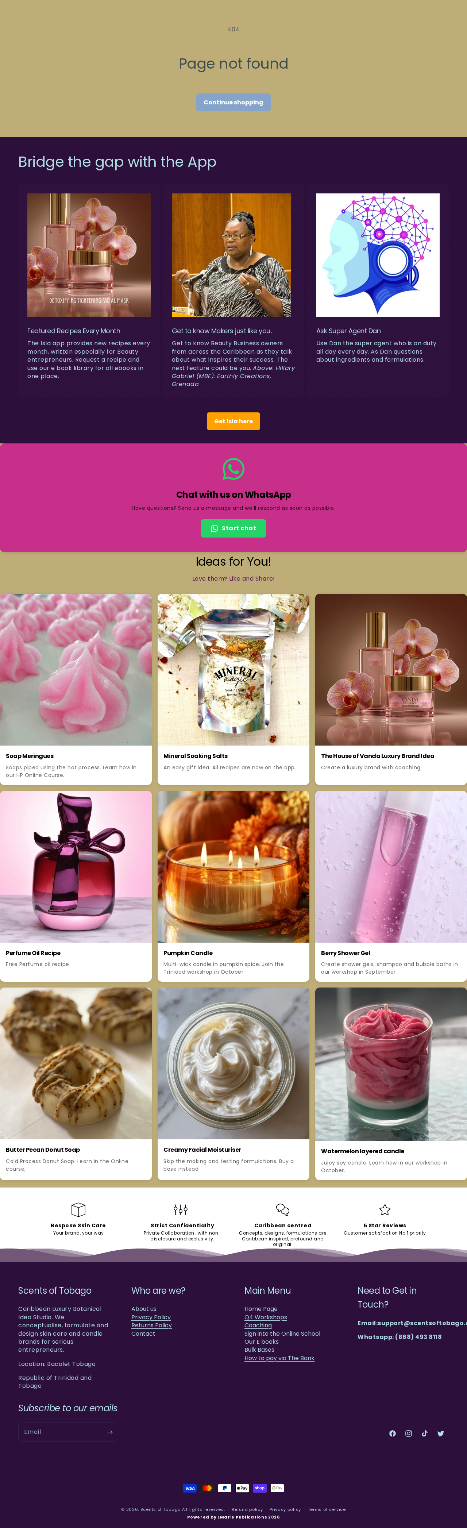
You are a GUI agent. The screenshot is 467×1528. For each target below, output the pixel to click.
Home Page (261, 1309)
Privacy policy (285, 1509)
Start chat (239, 528)
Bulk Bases (259, 1350)
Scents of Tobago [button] (54, 1291)
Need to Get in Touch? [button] (387, 1297)
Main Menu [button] (267, 1291)
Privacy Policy (151, 1317)
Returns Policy (151, 1325)
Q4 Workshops (265, 1317)
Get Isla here (233, 421)
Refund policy (247, 1509)
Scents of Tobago (160, 1509)
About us (144, 1309)
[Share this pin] (141, 604)
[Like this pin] (125, 604)
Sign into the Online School (282, 1334)
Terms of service (327, 1509)
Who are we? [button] (158, 1291)
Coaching (258, 1325)
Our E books (261, 1342)
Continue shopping (233, 102)
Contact (143, 1334)
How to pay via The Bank (279, 1358)
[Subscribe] (110, 1432)
